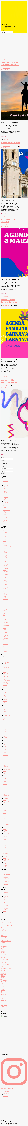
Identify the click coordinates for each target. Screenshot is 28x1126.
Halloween (3, 972)
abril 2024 (4, 732)
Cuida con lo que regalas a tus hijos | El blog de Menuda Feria (5, 554)
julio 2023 (4, 741)
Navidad (3, 988)
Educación (6, 875)
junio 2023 (4, 744)
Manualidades (5, 982)
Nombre (3, 467)
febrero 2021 (5, 819)
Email (2, 470)
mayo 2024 (4, 729)
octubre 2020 (5, 831)
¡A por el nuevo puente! (10, 142)
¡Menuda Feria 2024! (5, 498)
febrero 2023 (5, 755)
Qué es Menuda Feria (10, 26)
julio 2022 (4, 773)
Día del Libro (3, 955)
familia (3, 970)
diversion (3, 954)
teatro (3, 1000)
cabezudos (3, 939)
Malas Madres (5, 682)
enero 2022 (5, 790)
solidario (3, 995)
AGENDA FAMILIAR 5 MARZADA (9, 220)
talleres (4, 997)
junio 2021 (4, 807)
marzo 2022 (5, 784)
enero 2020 (5, 857)
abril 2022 (4, 781)
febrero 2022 (5, 787)
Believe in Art (5, 659)
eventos (3, 963)
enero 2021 (5, 822)
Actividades (6, 925)
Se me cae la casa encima (5, 702)
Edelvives (3, 957)
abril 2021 (4, 813)
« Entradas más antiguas (7, 456)
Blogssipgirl (6, 662)
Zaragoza (4, 1007)
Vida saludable (6, 883)
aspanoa (2, 937)
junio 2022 (4, 776)
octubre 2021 (5, 799)
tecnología (3, 1002)
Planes (2, 993)
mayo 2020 (4, 845)
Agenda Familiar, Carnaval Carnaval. (9, 300)
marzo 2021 (5, 816)
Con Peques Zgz (4, 946)
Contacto (6, 28)
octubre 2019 (5, 865)
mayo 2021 (4, 810)
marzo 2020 (5, 851)
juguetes (2, 979)
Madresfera (6, 680)
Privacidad (4, 1124)
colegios (3, 942)
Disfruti (5, 673)
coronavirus (3, 951)
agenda (3, 931)
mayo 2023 (4, 747)
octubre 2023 (5, 738)
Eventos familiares (6, 877)
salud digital (3, 994)
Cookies (10, 1124)
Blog (5, 24)
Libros (2, 980)
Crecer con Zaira (5, 670)
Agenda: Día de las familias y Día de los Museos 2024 (5, 490)
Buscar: (3, 457)
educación (4, 959)
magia (5, 980)
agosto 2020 (5, 836)
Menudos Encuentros (4, 984)
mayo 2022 (4, 778)
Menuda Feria (6, 68)
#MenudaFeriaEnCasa (6, 923)
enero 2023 (5, 758)
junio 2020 (4, 842)
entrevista (3, 961)
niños (3, 990)
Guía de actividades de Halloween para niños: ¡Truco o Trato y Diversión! (6, 515)
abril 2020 (4, 848)
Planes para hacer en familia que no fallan (10, 63)
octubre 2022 (5, 767)
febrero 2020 (5, 854)
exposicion (3, 966)
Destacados (6, 874)
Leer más (3, 136)
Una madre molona (5, 712)
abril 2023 (4, 749)
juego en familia (3, 975)
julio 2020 (4, 839)
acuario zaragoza (3, 928)
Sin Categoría (6, 880)
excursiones (5, 964)
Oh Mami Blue (5, 696)
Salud (5, 992)
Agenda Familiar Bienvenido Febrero (9, 381)
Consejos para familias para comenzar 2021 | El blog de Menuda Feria (6, 582)
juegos (2, 977)
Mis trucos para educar (5, 691)
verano (5, 1005)
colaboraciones (6, 941)
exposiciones (6, 968)
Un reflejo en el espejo (5, 707)
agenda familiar (4, 934)
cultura (3, 952)
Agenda (5, 59)
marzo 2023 (5, 752)
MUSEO (2, 986)
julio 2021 (4, 805)
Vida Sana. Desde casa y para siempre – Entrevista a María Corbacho (6, 599)
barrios (5, 937)
